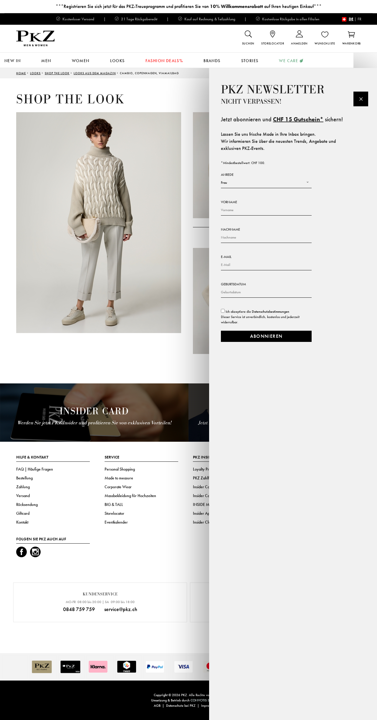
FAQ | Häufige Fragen (34, 469)
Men (46, 60)
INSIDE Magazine (208, 504)
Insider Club (203, 522)
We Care (288, 60)
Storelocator (114, 513)
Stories (250, 60)
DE (351, 18)
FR (359, 18)
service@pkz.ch (120, 609)
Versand (23, 495)
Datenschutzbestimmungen (270, 311)
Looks (117, 60)
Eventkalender (116, 522)
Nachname (230, 229)
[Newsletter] (360, 99)
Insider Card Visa (207, 486)
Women (81, 60)
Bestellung (24, 478)
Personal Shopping (120, 469)
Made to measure (119, 478)
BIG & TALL (114, 504)
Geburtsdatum (233, 284)
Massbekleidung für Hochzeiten (130, 495)
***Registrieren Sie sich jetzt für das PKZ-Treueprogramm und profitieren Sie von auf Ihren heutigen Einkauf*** (189, 6)
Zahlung (23, 486)
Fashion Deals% (164, 60)
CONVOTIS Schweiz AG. (208, 700)
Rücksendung (27, 504)
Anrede (227, 174)
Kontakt (22, 522)
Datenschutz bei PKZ (181, 705)
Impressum (208, 705)
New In (12, 60)
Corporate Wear (118, 486)
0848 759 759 (79, 609)
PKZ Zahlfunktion (207, 478)
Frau (224, 182)
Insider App (202, 513)
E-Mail (226, 256)
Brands (212, 60)
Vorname (229, 202)
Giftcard (22, 513)
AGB (157, 705)
